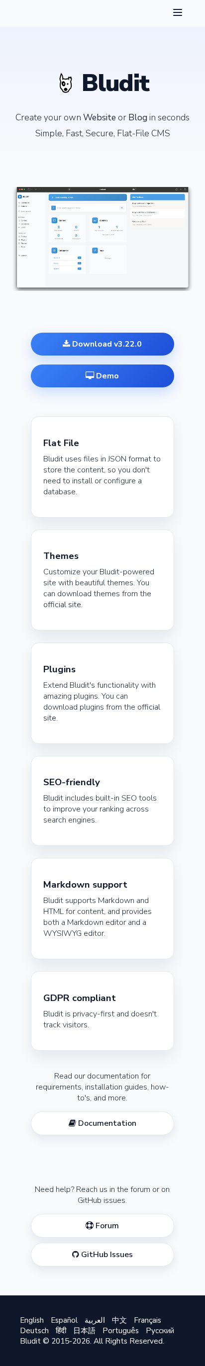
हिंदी (61, 1331)
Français (147, 1320)
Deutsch (34, 1331)
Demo (106, 375)
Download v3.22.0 (106, 344)
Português (120, 1331)
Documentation (106, 1123)
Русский (160, 1331)
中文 (119, 1320)
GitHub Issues (106, 1254)
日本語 (84, 1331)
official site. (63, 604)
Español (64, 1320)
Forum (106, 1225)
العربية (95, 1320)
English (32, 1320)
